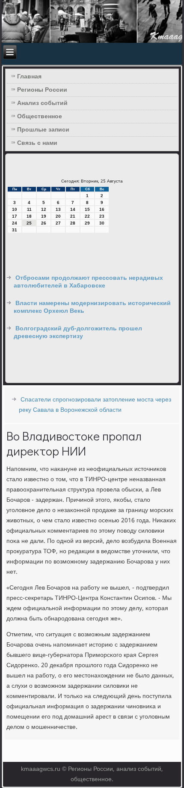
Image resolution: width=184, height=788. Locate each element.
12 (43, 209)
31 (14, 230)
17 (14, 216)
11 (29, 209)
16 (101, 209)
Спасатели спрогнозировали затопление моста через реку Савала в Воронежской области (95, 405)
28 (72, 223)
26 (43, 223)
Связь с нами (37, 143)
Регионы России (42, 90)
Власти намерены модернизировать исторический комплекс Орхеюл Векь (92, 307)
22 (87, 216)
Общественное (39, 116)
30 (101, 223)
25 (29, 223)
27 (58, 223)
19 (43, 216)
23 (101, 216)
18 (29, 216)
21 (72, 216)
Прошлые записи (43, 130)
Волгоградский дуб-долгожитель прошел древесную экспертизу (78, 333)
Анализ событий (42, 103)
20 (58, 216)
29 (87, 223)
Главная (29, 77)
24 (14, 223)
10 (14, 209)
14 (72, 209)
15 (87, 209)
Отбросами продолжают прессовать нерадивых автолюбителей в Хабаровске (88, 282)
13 (58, 209)
